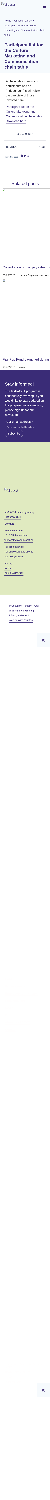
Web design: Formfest (21, 620)
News (22, 367)
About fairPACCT (13, 573)
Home (7, 20)
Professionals (15, 986)
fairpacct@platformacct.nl (18, 540)
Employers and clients (21, 993)
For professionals (14, 546)
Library (9, 1377)
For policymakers (13, 556)
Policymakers (15, 1000)
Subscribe (14, 433)
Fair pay (11, 1015)
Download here (16, 121)
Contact (10, 1029)
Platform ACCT (12, 517)
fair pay (8, 563)
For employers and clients (18, 551)
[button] (21, 155)
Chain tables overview (17, 1372)
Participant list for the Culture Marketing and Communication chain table (24, 111)
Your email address (19, 421)
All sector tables (23, 20)
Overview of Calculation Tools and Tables (24, 1365)
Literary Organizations (31, 275)
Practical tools (13, 1382)
